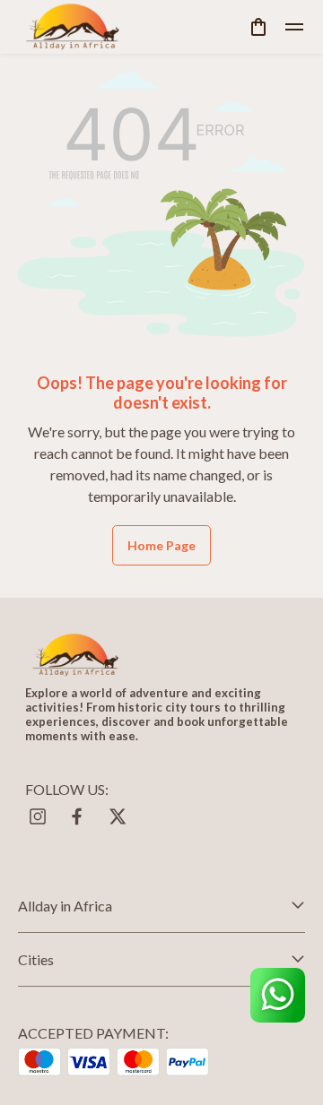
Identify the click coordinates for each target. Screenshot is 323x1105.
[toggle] (294, 27)
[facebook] (77, 816)
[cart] (258, 27)
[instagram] (37, 816)
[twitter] (116, 816)
